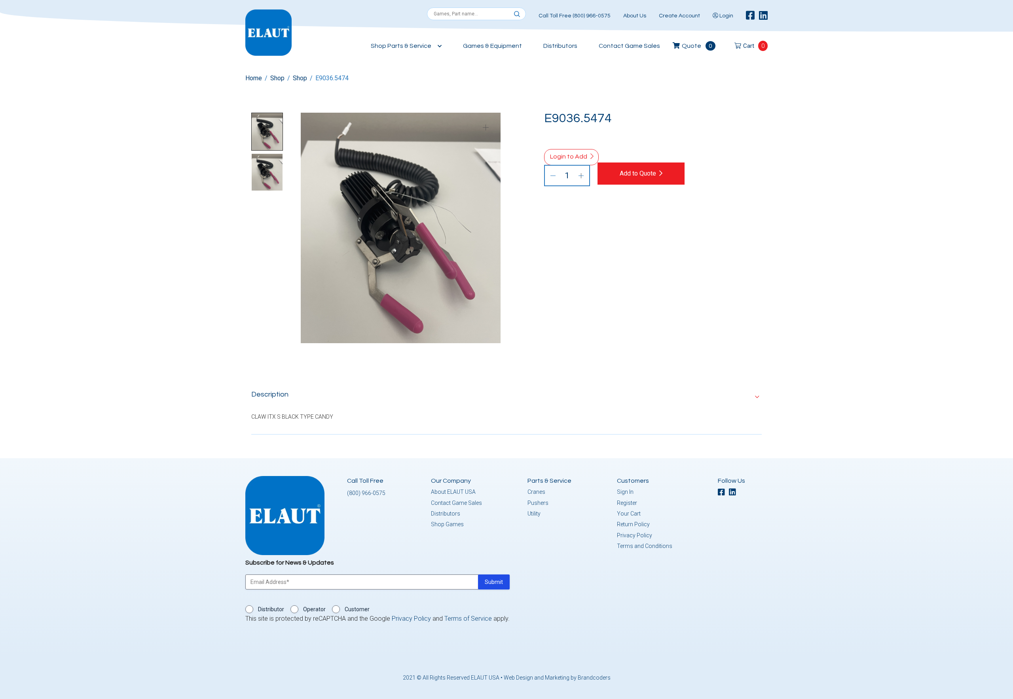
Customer (357, 609)
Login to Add (568, 156)
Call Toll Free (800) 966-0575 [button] (575, 16)
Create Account (679, 16)
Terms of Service (468, 618)
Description (269, 394)
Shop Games (447, 524)
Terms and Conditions (644, 546)
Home (253, 78)
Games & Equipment (492, 46)
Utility (534, 513)
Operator (314, 609)
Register (627, 503)
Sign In (625, 492)
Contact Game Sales (629, 46)
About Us (634, 16)
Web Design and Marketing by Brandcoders (557, 677)
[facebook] (750, 15)
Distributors (560, 46)
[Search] (517, 14)
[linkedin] (763, 15)
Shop (277, 78)
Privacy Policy (634, 535)
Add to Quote (638, 173)
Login (725, 16)
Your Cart (629, 513)
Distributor (271, 609)
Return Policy (633, 524)
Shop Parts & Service (401, 46)
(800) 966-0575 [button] (366, 493)
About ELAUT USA (453, 492)
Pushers (537, 503)
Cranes (536, 492)
